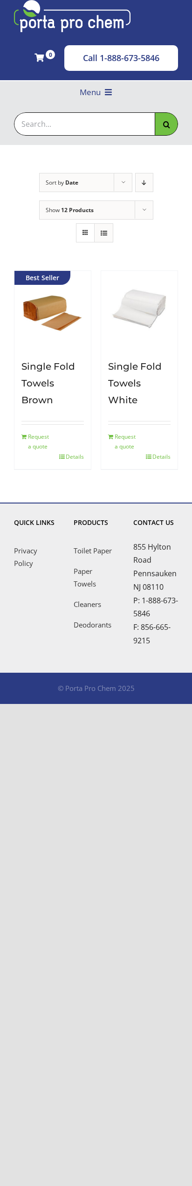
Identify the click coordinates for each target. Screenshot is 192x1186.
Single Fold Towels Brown (48, 383)
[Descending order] (144, 182)
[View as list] (104, 233)
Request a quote (38, 442)
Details (75, 457)
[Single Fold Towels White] (139, 309)
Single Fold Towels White (135, 383)
